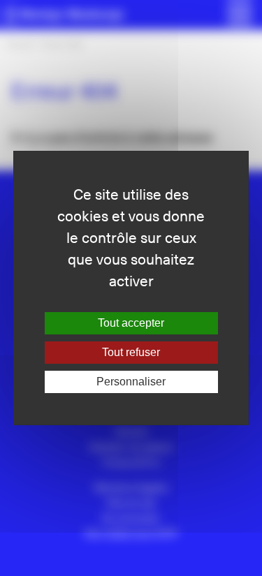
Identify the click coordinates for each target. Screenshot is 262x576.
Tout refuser (131, 352)
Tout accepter (131, 323)
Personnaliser (131, 381)
